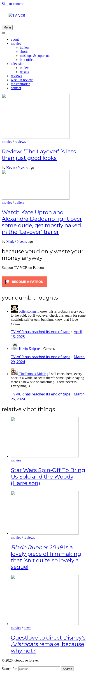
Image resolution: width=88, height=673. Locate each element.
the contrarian (20, 84)
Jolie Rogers (28, 311)
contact (16, 88)
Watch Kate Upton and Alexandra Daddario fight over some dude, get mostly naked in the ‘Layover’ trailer (42, 222)
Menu (7, 27)
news (27, 628)
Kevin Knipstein (30, 349)
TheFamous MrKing (33, 374)
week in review (22, 80)
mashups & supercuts (35, 55)
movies (16, 43)
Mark (10, 241)
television (17, 64)
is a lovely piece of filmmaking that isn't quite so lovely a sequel (46, 557)
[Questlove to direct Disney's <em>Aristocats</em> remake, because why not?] (45, 624)
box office (27, 60)
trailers (24, 47)
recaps (24, 72)
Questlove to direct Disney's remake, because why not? (48, 644)
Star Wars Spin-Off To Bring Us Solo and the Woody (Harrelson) (48, 476)
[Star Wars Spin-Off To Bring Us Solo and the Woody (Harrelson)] (45, 456)
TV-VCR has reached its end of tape (40, 331)
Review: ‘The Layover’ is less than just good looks (39, 154)
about (15, 39)
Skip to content (12, 4)
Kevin (10, 168)
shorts (24, 51)
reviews (16, 76)
